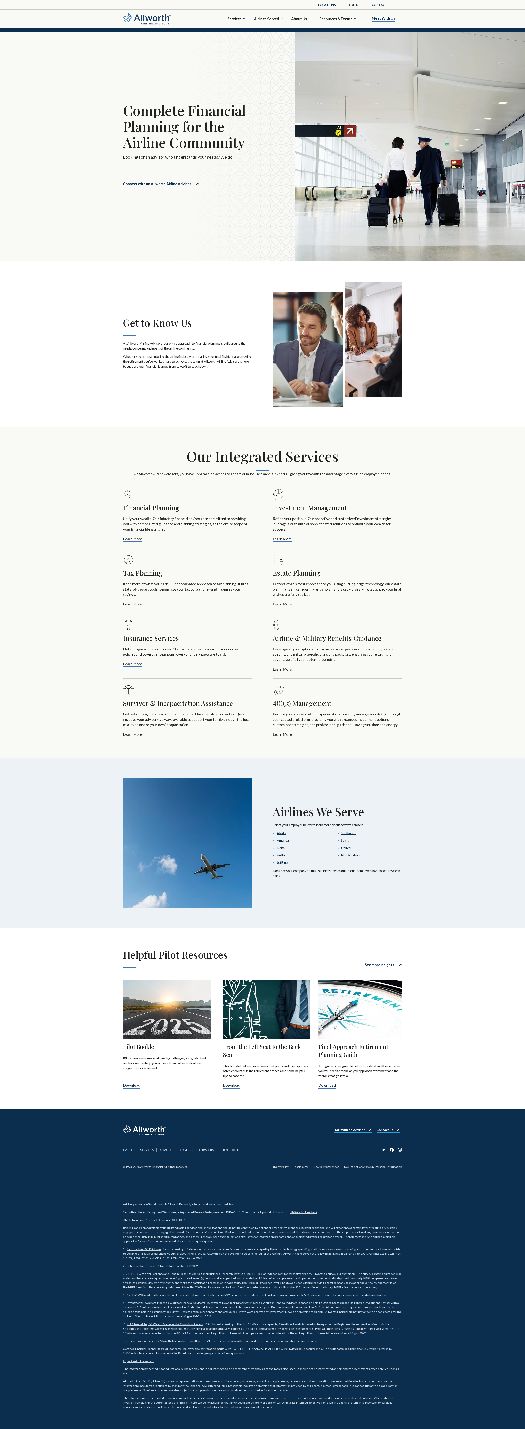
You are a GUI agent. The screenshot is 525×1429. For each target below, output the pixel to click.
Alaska (281, 833)
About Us (299, 19)
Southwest (348, 833)
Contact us (385, 1130)
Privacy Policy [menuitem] (280, 1167)
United (346, 848)
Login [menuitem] (353, 5)
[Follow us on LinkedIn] (383, 1150)
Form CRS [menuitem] (206, 1150)
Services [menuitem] (147, 1150)
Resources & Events (336, 19)
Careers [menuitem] (186, 1150)
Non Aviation (350, 855)
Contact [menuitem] (379, 5)
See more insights (379, 965)
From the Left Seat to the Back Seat (262, 1050)
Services (234, 19)
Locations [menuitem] (327, 5)
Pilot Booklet (139, 1046)
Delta (281, 848)
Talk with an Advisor (349, 1130)
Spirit (345, 840)
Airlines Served (266, 19)
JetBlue (282, 862)
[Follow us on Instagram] (400, 1150)
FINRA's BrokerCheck (303, 1212)
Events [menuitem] (128, 1150)
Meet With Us (383, 18)
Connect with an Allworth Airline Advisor (157, 184)
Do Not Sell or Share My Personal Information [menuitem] (373, 1167)
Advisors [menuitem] (167, 1150)
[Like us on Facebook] (392, 1150)
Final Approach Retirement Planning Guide (353, 1050)
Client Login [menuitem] (230, 1150)
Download (131, 1085)
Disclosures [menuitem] (301, 1167)
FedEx (281, 855)
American (283, 840)
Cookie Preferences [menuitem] (326, 1167)
